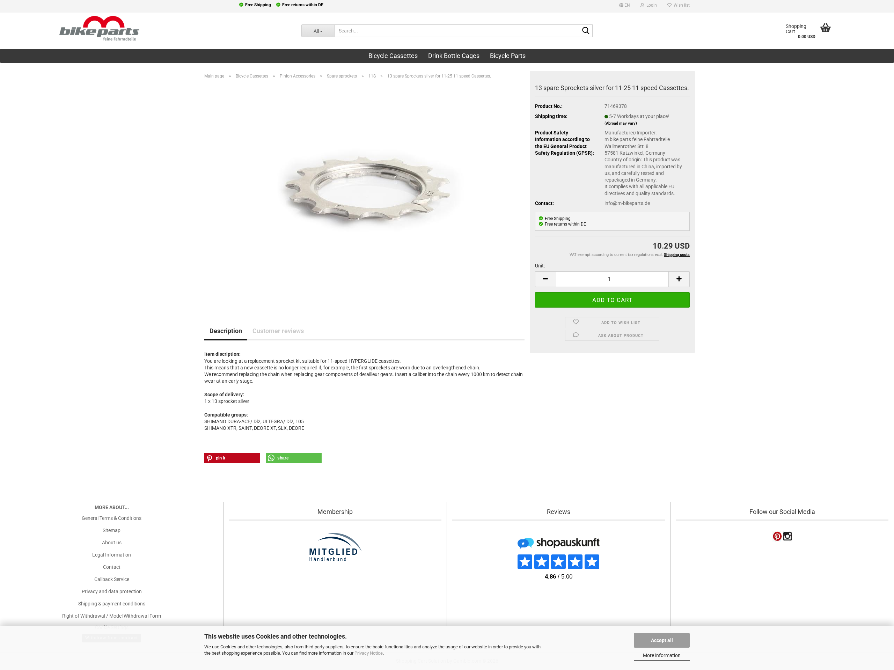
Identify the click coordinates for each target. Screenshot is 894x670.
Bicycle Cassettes (393, 55)
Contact (111, 567)
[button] (624, 6)
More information (662, 655)
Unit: (540, 265)
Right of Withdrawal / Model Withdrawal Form (111, 616)
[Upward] (19, 621)
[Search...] (586, 31)
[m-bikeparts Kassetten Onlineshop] (145, 28)
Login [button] (650, 5)
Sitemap (111, 530)
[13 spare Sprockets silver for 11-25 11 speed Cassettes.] (364, 192)
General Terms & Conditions (111, 518)
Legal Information (111, 555)
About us (112, 542)
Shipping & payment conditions (111, 603)
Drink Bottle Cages (453, 55)
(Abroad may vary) (620, 123)
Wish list (681, 5)
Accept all (662, 640)
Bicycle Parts (508, 55)
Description (226, 330)
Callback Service (111, 579)
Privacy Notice (368, 653)
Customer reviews (278, 330)
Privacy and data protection (112, 591)
